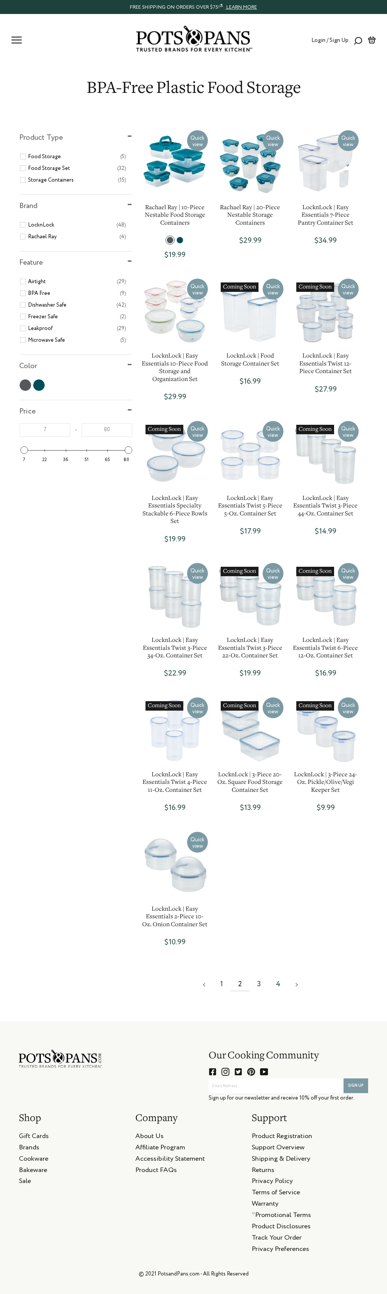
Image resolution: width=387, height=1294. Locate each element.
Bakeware (33, 1171)
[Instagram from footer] (225, 1072)
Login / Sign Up (329, 40)
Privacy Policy (272, 1182)
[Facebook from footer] (213, 1072)
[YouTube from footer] (264, 1072)
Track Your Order (277, 1239)
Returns (263, 1171)
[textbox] (45, 430)
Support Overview (278, 1149)
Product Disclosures (281, 1227)
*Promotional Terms (281, 1216)
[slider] (24, 450)
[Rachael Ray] (175, 163)
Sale (25, 1182)
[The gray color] (170, 240)
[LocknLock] (326, 163)
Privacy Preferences (280, 1250)
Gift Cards (34, 1137)
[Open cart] (372, 40)
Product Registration (282, 1137)
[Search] (358, 40)
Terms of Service (276, 1193)
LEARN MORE (241, 7)
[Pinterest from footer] (251, 1072)
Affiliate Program (160, 1149)
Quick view (197, 141)
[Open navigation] (16, 40)
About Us (149, 1137)
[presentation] (193, 7)
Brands (29, 1149)
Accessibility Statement (170, 1160)
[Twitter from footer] (238, 1072)
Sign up (356, 1085)
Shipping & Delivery (281, 1160)
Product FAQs (156, 1171)
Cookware (33, 1160)
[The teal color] (180, 240)
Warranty (265, 1205)
